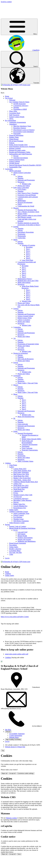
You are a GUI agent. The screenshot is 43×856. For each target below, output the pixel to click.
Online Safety (13, 510)
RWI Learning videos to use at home (30, 215)
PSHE (15, 431)
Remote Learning (15, 148)
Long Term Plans (27, 260)
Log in (7, 558)
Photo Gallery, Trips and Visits (28, 383)
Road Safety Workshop (21, 472)
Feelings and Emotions (25, 537)
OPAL (11, 118)
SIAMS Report (14, 163)
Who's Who (13, 111)
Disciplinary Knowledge (26, 232)
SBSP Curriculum (15, 171)
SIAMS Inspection (19, 104)
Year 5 (28, 256)
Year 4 (28, 254)
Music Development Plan (26, 416)
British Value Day (19, 504)
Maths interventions (24, 282)
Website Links (26, 184)
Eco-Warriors (17, 517)
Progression (21, 234)
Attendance (13, 124)
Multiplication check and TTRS (28, 281)
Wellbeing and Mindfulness (27, 541)
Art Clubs (21, 348)
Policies (11, 143)
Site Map (8, 730)
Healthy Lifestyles (15, 549)
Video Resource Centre (17, 523)
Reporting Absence (19, 128)
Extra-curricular (23, 424)
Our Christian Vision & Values (19, 102)
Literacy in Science (24, 320)
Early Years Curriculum (21, 187)
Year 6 (28, 258)
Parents (7, 524)
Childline (8, 657)
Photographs (22, 236)
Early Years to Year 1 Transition (28, 193)
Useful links (21, 238)
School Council (18, 515)
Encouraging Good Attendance (23, 132)
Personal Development (25, 433)
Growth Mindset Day (20, 506)
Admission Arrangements (17, 122)
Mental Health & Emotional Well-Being (22, 528)
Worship (16, 107)
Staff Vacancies (14, 115)
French (15, 362)
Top (3, 750)
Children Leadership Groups (18, 511)
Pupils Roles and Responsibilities (27, 442)
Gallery (11, 467)
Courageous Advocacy (20, 105)
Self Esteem (21, 534)
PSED (20, 204)
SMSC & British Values (25, 461)
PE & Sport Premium (16, 141)
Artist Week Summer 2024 (22, 470)
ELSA (15, 530)
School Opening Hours (16, 159)
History (15, 385)
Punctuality (17, 133)
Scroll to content (6, 2)
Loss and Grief (22, 532)
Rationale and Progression (26, 180)
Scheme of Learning (28, 245)
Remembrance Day (19, 508)
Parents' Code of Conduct (17, 526)
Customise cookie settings (26, 773)
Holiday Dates (14, 137)
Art (14, 338)
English (15, 227)
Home (7, 96)
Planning (20, 178)
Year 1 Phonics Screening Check (28, 212)
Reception (29, 247)
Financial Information (16, 135)
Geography (17, 375)
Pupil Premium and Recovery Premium (22, 146)
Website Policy (14, 737)
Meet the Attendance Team (22, 126)
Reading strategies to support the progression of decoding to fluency (29, 224)
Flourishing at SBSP (20, 109)
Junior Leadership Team (21, 513)
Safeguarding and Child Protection (20, 154)
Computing (17, 327)
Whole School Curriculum (22, 172)
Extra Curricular (27, 448)
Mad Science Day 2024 (21, 474)
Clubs (11, 554)
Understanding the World (26, 206)
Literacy (20, 199)
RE (14, 174)
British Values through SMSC (31, 439)
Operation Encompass (20, 158)
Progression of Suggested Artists (28, 344)
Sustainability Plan (15, 167)
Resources (21, 182)
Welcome (12, 100)
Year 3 (28, 253)
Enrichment (25, 446)
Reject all (4, 773)
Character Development (29, 444)
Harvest (15, 502)
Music (15, 394)
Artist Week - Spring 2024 (22, 480)
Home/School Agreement (17, 543)
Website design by (15, 747)
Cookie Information (15, 735)
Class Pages (13, 465)
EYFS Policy (22, 189)
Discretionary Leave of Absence (24, 130)
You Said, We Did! (15, 552)
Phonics (16, 208)
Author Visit (17, 483)
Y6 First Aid (17, 497)
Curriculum (9, 169)
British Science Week (25, 318)
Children (8, 463)
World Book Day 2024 (20, 476)
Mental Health (22, 536)
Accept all (12, 773)
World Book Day (19, 489)
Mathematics (22, 200)
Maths (15, 240)
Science (15, 308)
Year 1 (28, 249)
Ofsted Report (13, 139)
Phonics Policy (22, 213)
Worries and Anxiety (24, 539)
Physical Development (25, 202)
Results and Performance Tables (19, 152)
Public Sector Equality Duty (18, 145)
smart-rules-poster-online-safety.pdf (16, 654)
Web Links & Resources (26, 359)
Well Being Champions (21, 521)
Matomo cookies (11, 818)
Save (19, 854)
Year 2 (28, 251)
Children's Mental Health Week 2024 (25, 482)
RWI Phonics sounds (24, 217)
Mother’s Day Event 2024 (22, 478)
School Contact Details (16, 117)
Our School (9, 98)
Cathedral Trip (18, 491)
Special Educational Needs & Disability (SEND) (25, 165)
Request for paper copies (17, 150)
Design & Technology (20, 353)
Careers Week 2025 (19, 469)
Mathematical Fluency (25, 279)
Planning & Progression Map (27, 210)
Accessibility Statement (17, 734)
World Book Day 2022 (20, 485)
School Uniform (14, 161)
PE (14, 418)
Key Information (10, 120)
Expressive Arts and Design (27, 195)
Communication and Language (28, 197)
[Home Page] (15, 85)
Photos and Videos (24, 186)
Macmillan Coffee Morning (22, 500)
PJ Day (15, 493)
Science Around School (25, 316)
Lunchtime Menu (15, 551)
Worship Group (18, 519)
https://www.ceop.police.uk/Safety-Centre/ (15, 617)
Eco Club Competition (20, 487)
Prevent (15, 156)
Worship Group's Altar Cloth (22, 495)
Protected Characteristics (30, 450)
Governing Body (14, 113)
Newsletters (13, 545)
